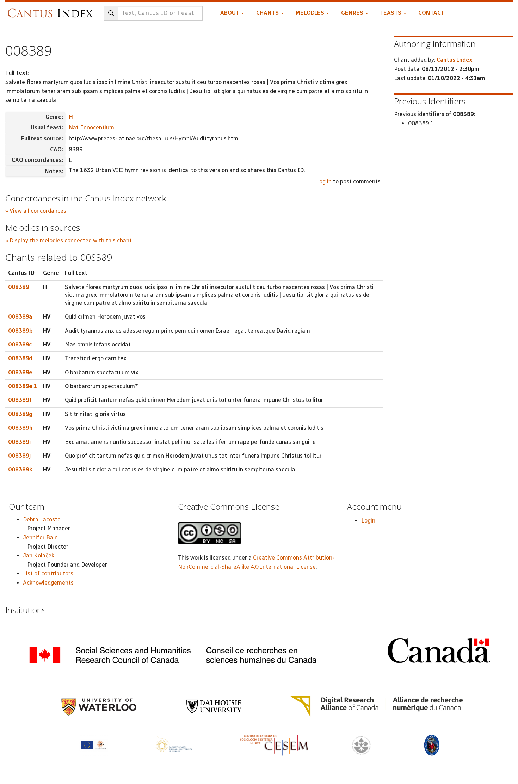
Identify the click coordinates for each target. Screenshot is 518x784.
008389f (20, 400)
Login (368, 520)
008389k (20, 469)
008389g (20, 414)
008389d (20, 358)
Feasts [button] (391, 13)
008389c (20, 344)
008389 (18, 287)
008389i (19, 442)
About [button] (230, 13)
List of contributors (48, 573)
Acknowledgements (48, 582)
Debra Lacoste (42, 519)
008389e (20, 372)
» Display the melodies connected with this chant (68, 240)
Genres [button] (353, 13)
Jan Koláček (38, 555)
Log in (324, 181)
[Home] (52, 10)
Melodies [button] (311, 13)
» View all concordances (35, 210)
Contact (431, 13)
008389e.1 (22, 386)
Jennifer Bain (40, 537)
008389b (20, 330)
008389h (20, 427)
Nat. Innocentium (91, 127)
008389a (20, 316)
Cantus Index (454, 59)
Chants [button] (268, 13)
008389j (19, 455)
